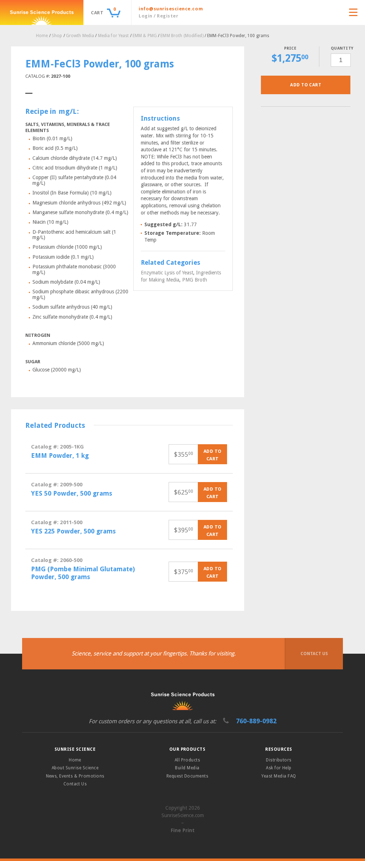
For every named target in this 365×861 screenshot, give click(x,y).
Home (42, 35)
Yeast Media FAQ (278, 776)
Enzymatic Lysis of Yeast (167, 272)
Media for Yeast (113, 35)
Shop (57, 35)
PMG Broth (194, 280)
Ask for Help (279, 767)
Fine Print (183, 830)
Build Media (187, 767)
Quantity (340, 48)
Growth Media (80, 35)
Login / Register (158, 16)
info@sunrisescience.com (171, 8)
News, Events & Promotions (75, 776)
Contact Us (314, 653)
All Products (187, 760)
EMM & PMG (145, 35)
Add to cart (305, 84)
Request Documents (187, 776)
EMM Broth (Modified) (181, 35)
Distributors (279, 760)
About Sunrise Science (75, 767)
